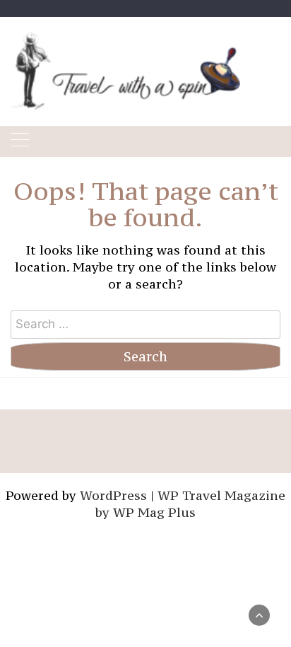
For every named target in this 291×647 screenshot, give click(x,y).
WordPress (113, 495)
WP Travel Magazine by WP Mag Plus (190, 503)
